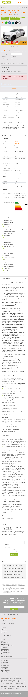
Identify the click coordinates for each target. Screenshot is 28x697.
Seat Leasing (4, 668)
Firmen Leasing (5, 649)
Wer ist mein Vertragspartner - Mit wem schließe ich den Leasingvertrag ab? (14, 577)
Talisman (16, 143)
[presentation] (4, 33)
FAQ (2, 641)
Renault (16, 141)
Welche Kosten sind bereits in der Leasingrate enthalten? (14, 571)
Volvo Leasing (4, 672)
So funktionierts (5, 642)
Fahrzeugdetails (6, 135)
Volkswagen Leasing (6, 670)
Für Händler (4, 629)
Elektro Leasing (5, 650)
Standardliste (15, 551)
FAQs (3, 561)
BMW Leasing (4, 662)
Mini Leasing (4, 664)
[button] (6, 22)
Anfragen (4, 524)
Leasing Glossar (5, 644)
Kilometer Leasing (5, 652)
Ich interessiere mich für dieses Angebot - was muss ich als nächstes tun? (14, 565)
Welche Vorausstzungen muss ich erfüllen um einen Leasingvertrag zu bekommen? (14, 574)
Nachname (7, 547)
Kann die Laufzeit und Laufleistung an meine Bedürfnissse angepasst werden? (14, 568)
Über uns (3, 627)
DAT (6, 688)
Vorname (7, 544)
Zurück (4, 7)
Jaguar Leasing (5, 667)
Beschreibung (6, 278)
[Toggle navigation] (25, 2)
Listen (14, 549)
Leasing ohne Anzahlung (7, 645)
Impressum (4, 632)
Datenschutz (4, 631)
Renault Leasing (5, 665)
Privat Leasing (4, 647)
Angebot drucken (8, 84)
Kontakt (3, 639)
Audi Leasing (4, 660)
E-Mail (14, 540)
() (20, 2)
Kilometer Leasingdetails (11, 94)
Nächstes (23, 7)
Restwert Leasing (5, 653)
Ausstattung (5, 217)
